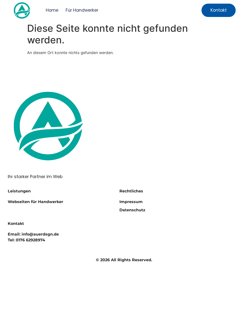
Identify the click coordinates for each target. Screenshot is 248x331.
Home (52, 10)
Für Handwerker (82, 10)
